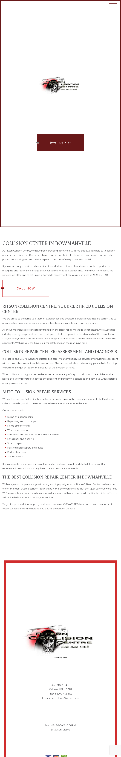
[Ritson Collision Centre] (60, 85)
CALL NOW (26, 288)
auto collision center (45, 255)
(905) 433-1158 (60, 142)
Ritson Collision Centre (60, 97)
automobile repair (58, 399)
